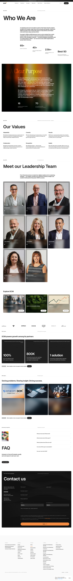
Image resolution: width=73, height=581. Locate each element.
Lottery (19, 552)
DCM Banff (45, 548)
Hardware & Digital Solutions (10, 548)
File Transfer (32, 556)
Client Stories (32, 555)
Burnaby (44, 553)
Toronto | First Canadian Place (48, 569)
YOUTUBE (66, 572)
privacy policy (47, 518)
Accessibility (58, 547)
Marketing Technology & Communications (9, 547)
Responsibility (33, 547)
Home (31, 544)
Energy (19, 544)
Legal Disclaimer (59, 546)
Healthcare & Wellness (22, 549)
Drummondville (46, 557)
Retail (19, 555)
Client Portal (32, 558)
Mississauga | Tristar (47, 558)
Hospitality (20, 550)
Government (20, 547)
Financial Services (21, 546)
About (31, 546)
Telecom (19, 556)
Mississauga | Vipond (47, 560)
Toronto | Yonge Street (47, 567)
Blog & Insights (33, 553)
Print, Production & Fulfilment (10, 544)
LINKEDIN (63, 572)
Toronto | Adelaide (46, 564)
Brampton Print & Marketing (48, 547)
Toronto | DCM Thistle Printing (48, 566)
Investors (32, 552)
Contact (31, 550)
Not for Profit (20, 553)
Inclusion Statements (59, 549)
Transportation (20, 558)
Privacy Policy (58, 544)
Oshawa (44, 563)
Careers (31, 549)
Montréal (44, 561)
